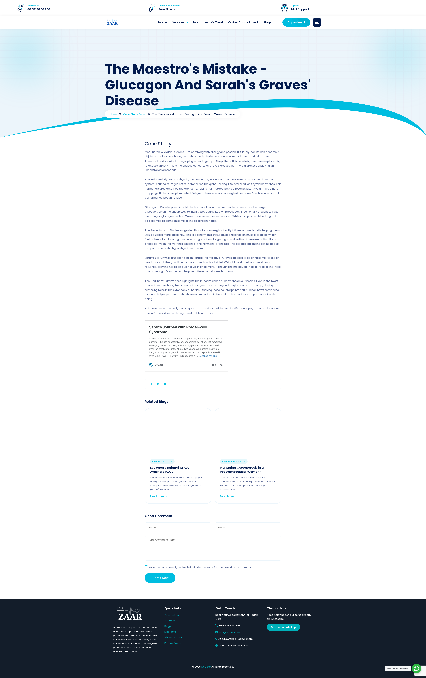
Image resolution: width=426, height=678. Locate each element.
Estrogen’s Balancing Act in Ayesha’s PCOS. (171, 469)
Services (178, 22)
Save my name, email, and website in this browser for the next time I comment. (200, 567)
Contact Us (171, 615)
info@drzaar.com (229, 632)
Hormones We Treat (208, 22)
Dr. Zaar (206, 666)
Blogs (267, 22)
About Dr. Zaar (173, 637)
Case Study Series (134, 114)
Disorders (170, 631)
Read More (157, 496)
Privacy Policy (172, 643)
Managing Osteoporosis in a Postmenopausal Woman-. (242, 469)
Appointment (296, 22)
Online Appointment (243, 22)
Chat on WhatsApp (283, 627)
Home (162, 22)
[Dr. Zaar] (111, 22)
